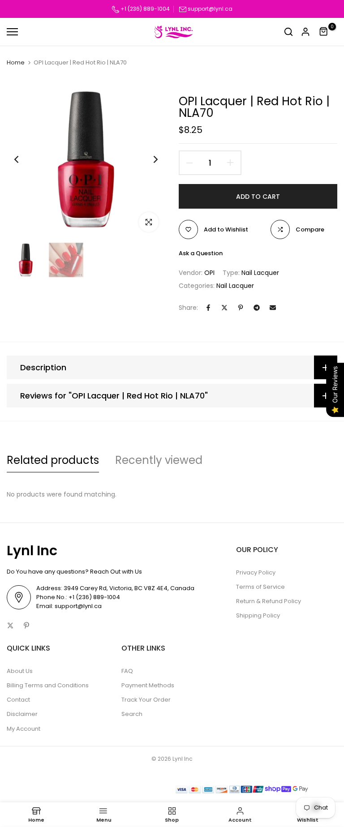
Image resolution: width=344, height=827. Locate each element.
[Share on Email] (272, 307)
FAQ (127, 671)
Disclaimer (22, 714)
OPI (209, 272)
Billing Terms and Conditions (48, 685)
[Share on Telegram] (256, 307)
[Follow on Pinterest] (26, 625)
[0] (324, 32)
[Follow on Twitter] (10, 625)
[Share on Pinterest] (240, 307)
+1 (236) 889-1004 (144, 9)
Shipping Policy (258, 615)
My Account (23, 728)
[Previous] (23, 160)
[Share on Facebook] (208, 307)
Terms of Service (260, 587)
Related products (53, 460)
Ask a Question (201, 253)
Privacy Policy (255, 572)
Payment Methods (147, 685)
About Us (20, 671)
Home (16, 63)
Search (131, 714)
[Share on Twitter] (224, 307)
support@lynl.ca (210, 9)
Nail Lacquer (260, 272)
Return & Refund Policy (268, 601)
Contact (18, 699)
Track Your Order (146, 699)
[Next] (148, 160)
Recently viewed (158, 460)
